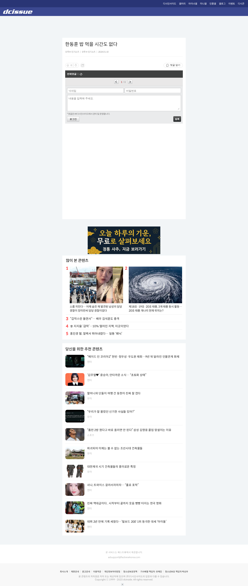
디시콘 (241, 3)
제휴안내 (75, 571)
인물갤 (213, 3)
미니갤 (203, 3)
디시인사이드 (169, 3)
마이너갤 (192, 3)
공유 (82, 65)
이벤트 (231, 3)
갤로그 (222, 3)
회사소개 (64, 571)
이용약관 (97, 571)
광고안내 (86, 571)
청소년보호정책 (130, 571)
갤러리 (182, 3)
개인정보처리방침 (112, 571)
